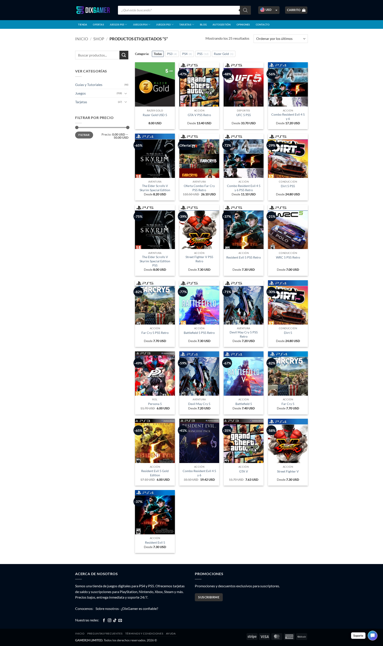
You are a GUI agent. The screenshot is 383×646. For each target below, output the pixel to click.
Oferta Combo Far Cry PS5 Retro (199, 188)
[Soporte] (372, 635)
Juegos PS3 (163, 24)
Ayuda (171, 633)
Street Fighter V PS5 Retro (199, 259)
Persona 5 (155, 404)
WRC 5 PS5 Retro (288, 257)
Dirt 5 (288, 333)
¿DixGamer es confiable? (139, 608)
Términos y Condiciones (144, 633)
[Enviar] (123, 55)
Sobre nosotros (107, 608)
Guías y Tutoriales (88, 84)
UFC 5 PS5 (243, 115)
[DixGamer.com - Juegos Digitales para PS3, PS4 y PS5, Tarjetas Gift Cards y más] (93, 10)
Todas (158, 54)
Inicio (81, 38)
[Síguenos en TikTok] (115, 621)
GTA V (243, 471)
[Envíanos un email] (120, 621)
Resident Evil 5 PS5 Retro (243, 257)
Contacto (263, 24)
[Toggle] (125, 93)
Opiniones (243, 24)
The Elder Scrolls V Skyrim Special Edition (155, 188)
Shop (98, 38)
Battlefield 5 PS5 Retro (199, 333)
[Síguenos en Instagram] (109, 621)
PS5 (203, 54)
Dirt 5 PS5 (288, 186)
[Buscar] (245, 10)
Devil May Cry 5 (199, 404)
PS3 (172, 54)
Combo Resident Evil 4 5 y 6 (288, 117)
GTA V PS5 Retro (199, 115)
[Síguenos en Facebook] (104, 621)
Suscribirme (208, 597)
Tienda (82, 24)
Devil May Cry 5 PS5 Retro (244, 334)
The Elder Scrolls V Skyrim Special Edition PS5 (155, 261)
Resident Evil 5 (155, 542)
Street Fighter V (288, 471)
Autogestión (222, 24)
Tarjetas (185, 24)
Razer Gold (223, 54)
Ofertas (98, 24)
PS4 (187, 54)
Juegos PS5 (117, 24)
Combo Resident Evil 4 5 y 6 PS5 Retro (243, 188)
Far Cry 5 (287, 404)
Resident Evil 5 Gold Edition (155, 473)
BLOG (203, 24)
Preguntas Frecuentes (104, 633)
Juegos (80, 93)
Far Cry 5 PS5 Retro (155, 333)
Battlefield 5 (243, 404)
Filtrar (84, 134)
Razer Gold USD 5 (155, 115)
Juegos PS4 (140, 24)
